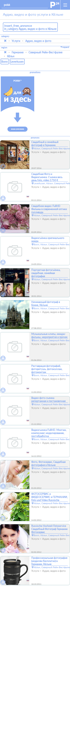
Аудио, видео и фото (38, 40)
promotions (35, 72)
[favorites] (3, 166)
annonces (35, 137)
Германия (18, 52)
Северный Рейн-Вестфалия (45, 52)
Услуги (16, 40)
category (5, 36)
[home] (54, 5)
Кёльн (10, 56)
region (4, 48)
